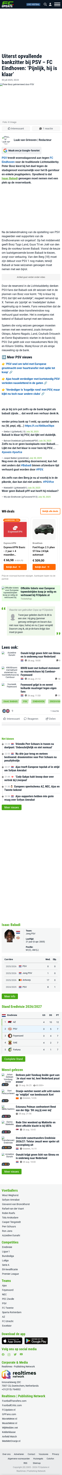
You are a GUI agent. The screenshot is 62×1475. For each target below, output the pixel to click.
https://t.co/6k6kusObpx (39, 425)
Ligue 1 (6, 1251)
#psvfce (17, 452)
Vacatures (43, 1454)
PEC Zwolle (8, 1299)
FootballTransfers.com (14, 1400)
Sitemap (37, 1463)
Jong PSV (30, 933)
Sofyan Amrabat (11, 1199)
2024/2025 (11, 987)
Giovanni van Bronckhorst (16, 1204)
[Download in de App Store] (12, 1340)
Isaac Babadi (10, 178)
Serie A (5, 1265)
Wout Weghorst (10, 1195)
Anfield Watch (9, 1436)
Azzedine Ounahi (11, 1235)
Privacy (55, 1454)
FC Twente (7, 1307)
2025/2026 (11, 966)
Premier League (10, 1273)
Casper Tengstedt (11, 1222)
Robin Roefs (8, 1213)
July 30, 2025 (32, 431)
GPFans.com (9, 1414)
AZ (3, 1316)
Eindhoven (38, 701)
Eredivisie (55, 701)
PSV (4, 157)
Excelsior (7, 1325)
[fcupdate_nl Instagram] (9, 1355)
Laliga (5, 1260)
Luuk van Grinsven (25, 140)
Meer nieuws (11, 807)
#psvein (7, 452)
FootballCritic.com (12, 1405)
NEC (4, 1294)
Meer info (9, 996)
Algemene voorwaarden (19, 1458)
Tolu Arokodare (10, 1217)
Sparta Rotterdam (11, 1312)
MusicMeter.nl (9, 1423)
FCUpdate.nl (8, 1409)
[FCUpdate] (8, 4)
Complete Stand (13, 1059)
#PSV (39, 469)
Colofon (50, 1458)
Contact (31, 1454)
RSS (25, 1463)
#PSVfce (48, 481)
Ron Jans (7, 1231)
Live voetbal (33, 4)
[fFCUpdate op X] (15, 1354)
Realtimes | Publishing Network (31, 1471)
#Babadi (26, 465)
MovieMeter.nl (9, 1418)
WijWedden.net (10, 1427)
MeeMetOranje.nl (11, 1441)
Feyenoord (7, 1290)
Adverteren (19, 1454)
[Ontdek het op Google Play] (36, 1340)
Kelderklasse (9, 1432)
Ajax (4, 1285)
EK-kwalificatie (10, 1269)
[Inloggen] (49, 4)
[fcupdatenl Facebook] (3, 1354)
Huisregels (38, 1458)
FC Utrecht (7, 1321)
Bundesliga (8, 1256)
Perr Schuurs (9, 1226)
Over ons (6, 1454)
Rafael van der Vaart (13, 1208)
